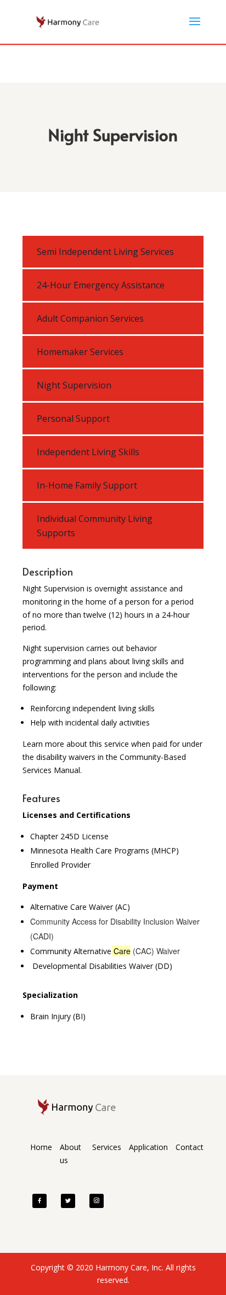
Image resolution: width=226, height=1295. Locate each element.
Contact (190, 1147)
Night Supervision (74, 385)
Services (106, 1147)
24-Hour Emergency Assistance (101, 285)
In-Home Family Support (87, 485)
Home (41, 1147)
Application (148, 1147)
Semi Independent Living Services (105, 252)
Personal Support (73, 419)
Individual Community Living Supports (94, 526)
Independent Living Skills (88, 452)
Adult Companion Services (90, 318)
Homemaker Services (80, 352)
